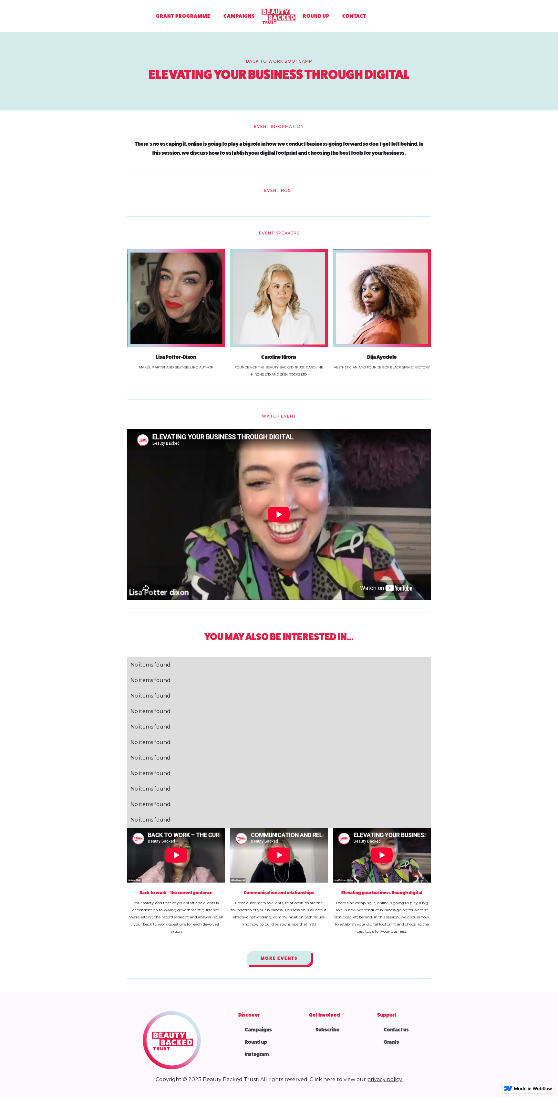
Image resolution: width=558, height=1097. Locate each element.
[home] (279, 16)
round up (316, 16)
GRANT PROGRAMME (183, 16)
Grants (391, 1042)
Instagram (257, 1054)
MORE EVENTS (279, 958)
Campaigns (258, 1030)
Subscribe (327, 1030)
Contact (354, 16)
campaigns (239, 16)
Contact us (396, 1030)
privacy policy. (385, 1079)
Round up (256, 1042)
